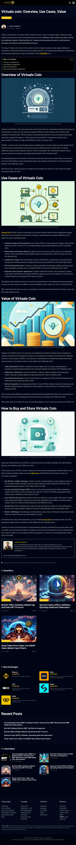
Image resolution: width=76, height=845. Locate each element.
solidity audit (6, 562)
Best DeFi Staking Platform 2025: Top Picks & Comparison (24, 728)
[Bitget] (44, 692)
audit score (35, 473)
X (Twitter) (43, 810)
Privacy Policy (64, 810)
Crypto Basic (6, 17)
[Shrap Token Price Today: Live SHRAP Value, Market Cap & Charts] (19, 629)
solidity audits (14, 562)
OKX (13, 684)
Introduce (63, 806)
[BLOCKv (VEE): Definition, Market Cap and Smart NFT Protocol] (19, 588)
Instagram (43, 808)
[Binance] (6, 680)
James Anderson (14, 26)
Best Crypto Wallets (7, 810)
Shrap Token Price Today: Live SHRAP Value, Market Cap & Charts (18, 646)
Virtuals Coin (5, 232)
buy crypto (47, 519)
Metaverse (24, 808)
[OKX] (6, 692)
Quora (42, 812)
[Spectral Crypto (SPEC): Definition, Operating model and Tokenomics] (57, 588)
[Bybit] (44, 680)
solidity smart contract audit (48, 562)
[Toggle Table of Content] (70, 59)
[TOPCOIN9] (9, 2)
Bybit (51, 672)
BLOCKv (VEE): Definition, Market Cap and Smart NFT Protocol (18, 606)
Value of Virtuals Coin (10, 67)
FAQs (61, 815)
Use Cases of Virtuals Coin (12, 64)
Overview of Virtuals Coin (11, 62)
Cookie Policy (64, 812)
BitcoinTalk (43, 815)
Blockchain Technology (8, 812)
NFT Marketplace (26, 810)
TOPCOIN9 (43, 53)
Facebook (43, 806)
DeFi (30, 808)
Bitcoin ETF (24, 806)
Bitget (52, 684)
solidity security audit (35, 562)
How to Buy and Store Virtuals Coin (14, 69)
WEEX (14, 696)
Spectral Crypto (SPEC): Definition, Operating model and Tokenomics (55, 606)
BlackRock (4, 806)
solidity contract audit (23, 562)
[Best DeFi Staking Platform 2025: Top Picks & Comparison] (44, 762)
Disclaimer (63, 808)
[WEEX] (6, 704)
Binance (15, 672)
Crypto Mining (5, 808)
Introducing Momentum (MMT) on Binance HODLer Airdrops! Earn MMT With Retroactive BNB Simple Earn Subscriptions (36, 724)
